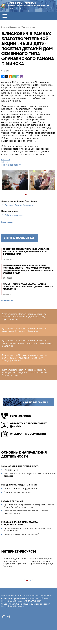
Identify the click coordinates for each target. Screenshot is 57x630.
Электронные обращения (28, 433)
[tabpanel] (14, 180)
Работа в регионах (14, 215)
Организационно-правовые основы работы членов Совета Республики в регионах (29, 506)
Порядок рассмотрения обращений (21, 534)
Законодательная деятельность (20, 466)
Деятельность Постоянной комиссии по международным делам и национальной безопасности (24, 372)
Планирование (11, 470)
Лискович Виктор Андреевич (19, 205)
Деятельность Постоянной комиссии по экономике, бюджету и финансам (24, 330)
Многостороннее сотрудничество (20, 488)
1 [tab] (26, 194)
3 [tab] (31, 194)
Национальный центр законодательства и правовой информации (42, 561)
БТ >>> (4, 162)
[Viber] (21, 76)
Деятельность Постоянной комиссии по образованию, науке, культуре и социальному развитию (27, 343)
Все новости (7, 222)
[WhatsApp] (14, 76)
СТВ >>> (5, 159)
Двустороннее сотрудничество (19, 492)
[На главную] (3, 6)
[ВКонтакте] (3, 76)
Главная (4, 27)
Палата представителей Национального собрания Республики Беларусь (15, 562)
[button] (4, 16)
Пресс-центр (14, 27)
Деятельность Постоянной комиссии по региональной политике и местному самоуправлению (24, 358)
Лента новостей (29, 27)
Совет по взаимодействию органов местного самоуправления (26, 512)
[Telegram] (17, 76)
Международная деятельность (19, 485)
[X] (6, 76)
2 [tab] (28, 194)
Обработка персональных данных (28, 425)
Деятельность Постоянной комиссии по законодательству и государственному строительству (24, 317)
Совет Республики (28, 3)
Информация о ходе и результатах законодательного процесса (30, 474)
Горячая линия (21, 416)
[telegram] (8, 616)
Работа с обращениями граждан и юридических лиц (21, 523)
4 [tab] (33, 580)
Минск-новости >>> (12, 165)
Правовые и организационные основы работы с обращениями (27, 529)
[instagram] (3, 616)
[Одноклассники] (10, 76)
